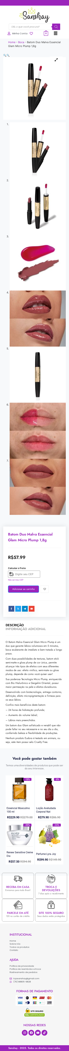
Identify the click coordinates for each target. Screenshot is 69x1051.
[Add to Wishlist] (45, 589)
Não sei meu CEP (15, 580)
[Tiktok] (44, 1033)
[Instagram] (25, 1033)
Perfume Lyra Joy (46, 854)
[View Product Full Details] (20, 801)
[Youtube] (38, 1033)
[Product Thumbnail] (56, 60)
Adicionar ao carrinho (23, 589)
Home (11, 42)
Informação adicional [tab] (26, 629)
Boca (21, 42)
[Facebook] (31, 1033)
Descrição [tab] (15, 625)
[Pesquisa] (56, 27)
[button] (56, 33)
